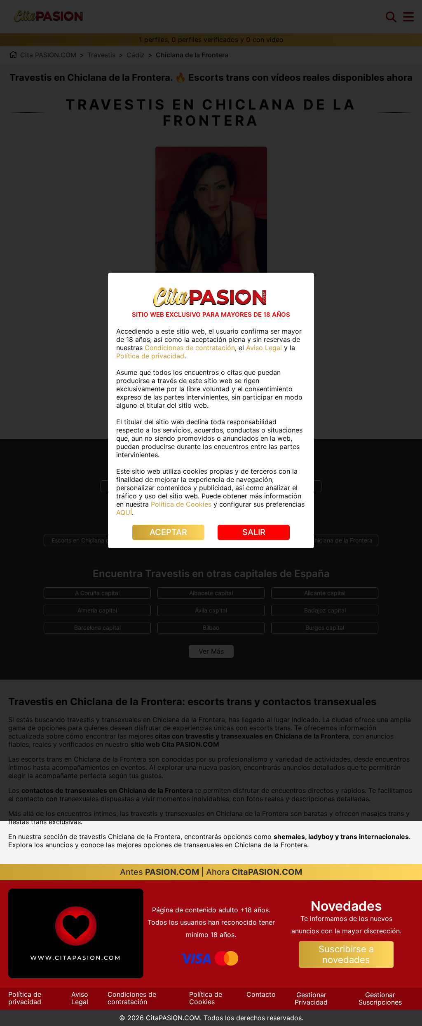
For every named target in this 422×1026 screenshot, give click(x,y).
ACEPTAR (168, 532)
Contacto (261, 994)
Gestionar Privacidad (311, 998)
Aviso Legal (79, 998)
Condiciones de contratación (132, 998)
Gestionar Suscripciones (380, 998)
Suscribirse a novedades (346, 954)
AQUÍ (124, 512)
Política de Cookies (205, 998)
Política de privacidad (24, 998)
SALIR (253, 532)
